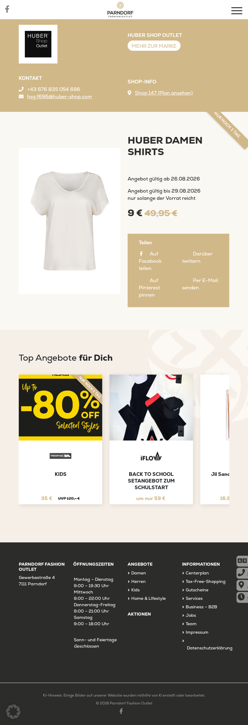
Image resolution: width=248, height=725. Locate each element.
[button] (13, 711)
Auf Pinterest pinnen (149, 287)
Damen (138, 573)
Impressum (197, 632)
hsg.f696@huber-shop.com (59, 96)
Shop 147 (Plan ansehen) (164, 93)
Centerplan (197, 573)
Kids (135, 590)
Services (194, 598)
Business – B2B (201, 607)
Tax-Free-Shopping (206, 581)
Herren (138, 581)
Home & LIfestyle (148, 598)
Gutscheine (197, 590)
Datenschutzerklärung (210, 648)
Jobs (191, 615)
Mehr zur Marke (154, 46)
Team (191, 623)
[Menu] (237, 11)
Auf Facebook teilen (150, 261)
